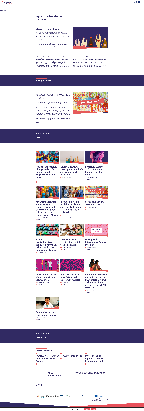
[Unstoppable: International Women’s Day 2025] (96, 230)
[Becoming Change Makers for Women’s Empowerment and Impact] (96, 157)
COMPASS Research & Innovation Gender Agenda (47, 358)
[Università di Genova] (49, 397)
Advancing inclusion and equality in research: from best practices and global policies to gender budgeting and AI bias (47, 208)
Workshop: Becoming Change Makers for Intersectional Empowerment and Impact (46, 172)
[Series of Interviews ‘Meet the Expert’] (96, 192)
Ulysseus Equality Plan (71, 355)
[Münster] (77, 397)
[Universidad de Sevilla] (38, 397)
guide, (49, 364)
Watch (37, 122)
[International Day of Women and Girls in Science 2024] (47, 265)
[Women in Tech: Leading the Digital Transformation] (72, 230)
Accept (87, 409)
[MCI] (63, 397)
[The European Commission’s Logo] (98, 397)
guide (94, 364)
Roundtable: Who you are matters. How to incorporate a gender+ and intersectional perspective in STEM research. (96, 281)
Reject (93, 409)
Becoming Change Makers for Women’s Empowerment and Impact (95, 170)
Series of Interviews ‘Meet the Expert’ (95, 203)
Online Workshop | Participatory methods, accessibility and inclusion (72, 170)
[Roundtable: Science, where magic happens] (47, 303)
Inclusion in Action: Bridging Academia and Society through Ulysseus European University (70, 207)
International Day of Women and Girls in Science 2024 (46, 277)
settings (77, 409)
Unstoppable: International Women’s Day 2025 (96, 242)
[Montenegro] (83, 397)
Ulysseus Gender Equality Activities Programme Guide (94, 358)
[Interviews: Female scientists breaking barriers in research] (72, 265)
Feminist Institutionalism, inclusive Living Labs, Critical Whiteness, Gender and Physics (47, 244)
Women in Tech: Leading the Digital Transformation (70, 242)
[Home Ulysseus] (7, 2)
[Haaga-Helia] (70, 397)
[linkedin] (40, 384)
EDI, (44, 364)
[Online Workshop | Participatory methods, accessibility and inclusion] (72, 157)
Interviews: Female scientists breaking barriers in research (70, 277)
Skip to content (3, 10)
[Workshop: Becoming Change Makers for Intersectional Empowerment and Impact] (47, 157)
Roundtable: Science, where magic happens (47, 313)
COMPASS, (40, 364)
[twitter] (38, 384)
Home (37, 11)
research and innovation (73, 358)
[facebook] (36, 384)
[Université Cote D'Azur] (43, 397)
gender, (46, 364)
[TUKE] (56, 397)
